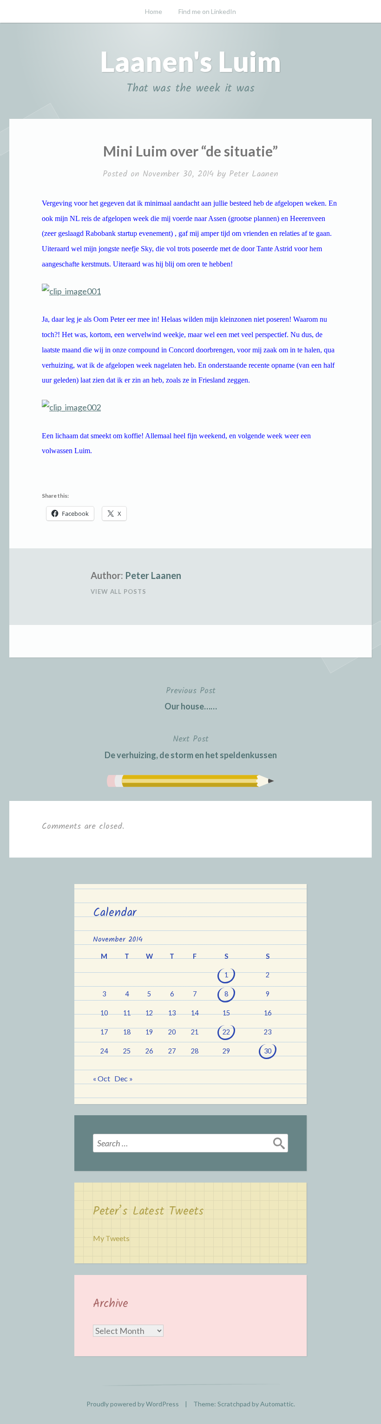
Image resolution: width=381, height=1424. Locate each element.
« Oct (101, 1078)
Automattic (277, 1404)
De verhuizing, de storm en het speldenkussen (191, 746)
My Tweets (111, 1238)
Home (153, 11)
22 (226, 1032)
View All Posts (118, 591)
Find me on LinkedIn (207, 11)
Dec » (123, 1078)
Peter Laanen (253, 174)
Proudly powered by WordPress (132, 1404)
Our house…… (190, 697)
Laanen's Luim (190, 61)
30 (267, 1051)
